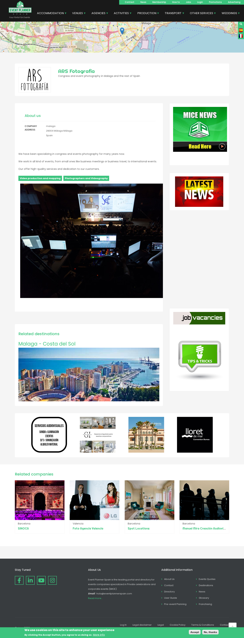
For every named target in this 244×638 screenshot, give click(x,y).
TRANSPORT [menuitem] (171, 13)
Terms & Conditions (202, 625)
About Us (169, 579)
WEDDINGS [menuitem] (228, 13)
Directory (169, 591)
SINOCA (23, 528)
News (143, 2)
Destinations (206, 585)
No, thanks (210, 632)
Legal (161, 625)
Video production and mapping (40, 178)
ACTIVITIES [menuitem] (120, 13)
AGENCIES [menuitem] (97, 13)
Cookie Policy (177, 625)
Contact (129, 2)
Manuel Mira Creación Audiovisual (206, 528)
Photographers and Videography (86, 178)
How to (176, 2)
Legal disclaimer (142, 625)
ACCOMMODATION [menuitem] (49, 13)
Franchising (205, 604)
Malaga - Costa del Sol (47, 343)
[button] (122, 31)
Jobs (188, 2)
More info (99, 635)
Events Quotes (207, 579)
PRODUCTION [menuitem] (145, 13)
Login (200, 2)
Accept (194, 632)
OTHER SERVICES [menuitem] (200, 13)
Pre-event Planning (175, 604)
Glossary (204, 598)
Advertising (234, 2)
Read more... (95, 598)
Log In (123, 625)
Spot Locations (139, 528)
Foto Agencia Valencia (88, 528)
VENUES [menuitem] (76, 13)
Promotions (215, 2)
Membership (159, 2)
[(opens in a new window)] (49, 452)
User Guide (170, 598)
